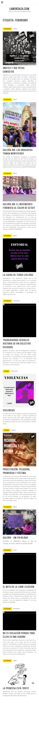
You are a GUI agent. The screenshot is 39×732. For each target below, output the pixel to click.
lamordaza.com (19, 8)
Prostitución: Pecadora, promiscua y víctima (16, 471)
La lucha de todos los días (18, 275)
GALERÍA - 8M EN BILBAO (15, 537)
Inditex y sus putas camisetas (13, 69)
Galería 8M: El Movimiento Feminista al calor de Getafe (19, 206)
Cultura (6, 430)
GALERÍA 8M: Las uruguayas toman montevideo (18, 151)
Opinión (6, 371)
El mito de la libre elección (18, 587)
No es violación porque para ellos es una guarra (19, 634)
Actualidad (7, 29)
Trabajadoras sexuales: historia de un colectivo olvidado (17, 343)
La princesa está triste (16, 688)
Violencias (9, 410)
